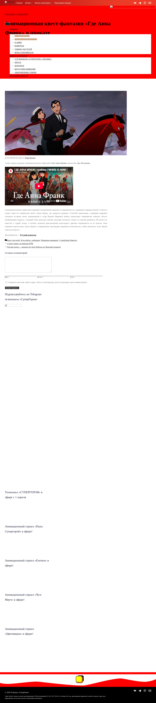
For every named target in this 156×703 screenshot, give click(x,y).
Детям (13, 33)
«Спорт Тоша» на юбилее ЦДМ (20, 244)
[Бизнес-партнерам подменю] (51, 3)
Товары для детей (23, 49)
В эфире (18, 42)
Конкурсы (19, 46)
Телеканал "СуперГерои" (16, 14)
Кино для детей (22, 36)
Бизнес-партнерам (18, 56)
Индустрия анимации (25, 69)
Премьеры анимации (49, 240)
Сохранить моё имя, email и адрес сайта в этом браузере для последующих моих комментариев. (47, 282)
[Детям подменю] (31, 3)
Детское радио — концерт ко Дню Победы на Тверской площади (34, 247)
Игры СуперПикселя (24, 52)
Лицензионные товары (25, 72)
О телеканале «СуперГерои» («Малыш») (33, 59)
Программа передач (19, 76)
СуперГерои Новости (68, 240)
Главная (14, 29)
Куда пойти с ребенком (26, 39)
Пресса (18, 62)
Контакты (19, 66)
